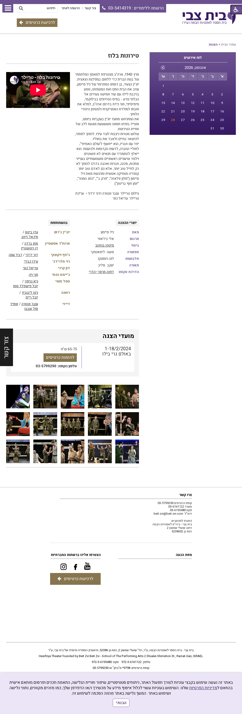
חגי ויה (33, 274)
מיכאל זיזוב (29, 236)
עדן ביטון (31, 232)
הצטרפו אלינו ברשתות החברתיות (76, 554)
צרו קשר (185, 494)
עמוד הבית (228, 44)
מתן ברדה (31, 243)
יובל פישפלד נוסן (25, 286)
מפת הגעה (184, 554)
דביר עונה (15, 254)
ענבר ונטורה (30, 304)
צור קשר (6, 347)
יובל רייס (32, 297)
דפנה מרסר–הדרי (101, 271)
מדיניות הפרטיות (203, 688)
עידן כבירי (31, 261)
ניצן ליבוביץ (30, 292)
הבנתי (121, 703)
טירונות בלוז (123, 55)
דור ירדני (32, 254)
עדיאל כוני (30, 268)
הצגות (213, 44)
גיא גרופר (31, 281)
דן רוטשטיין (29, 248)
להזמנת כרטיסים (60, 357)
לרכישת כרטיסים (40, 22)
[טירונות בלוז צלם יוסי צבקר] (127, 397)
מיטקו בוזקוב (104, 245)
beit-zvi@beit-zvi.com (168, 513)
